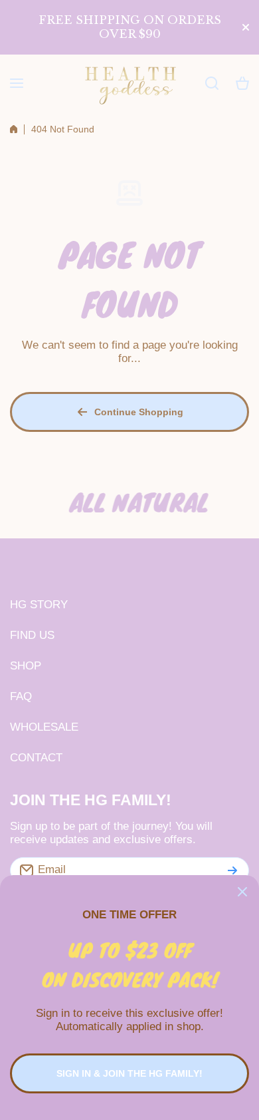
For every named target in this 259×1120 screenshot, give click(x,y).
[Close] (242, 891)
